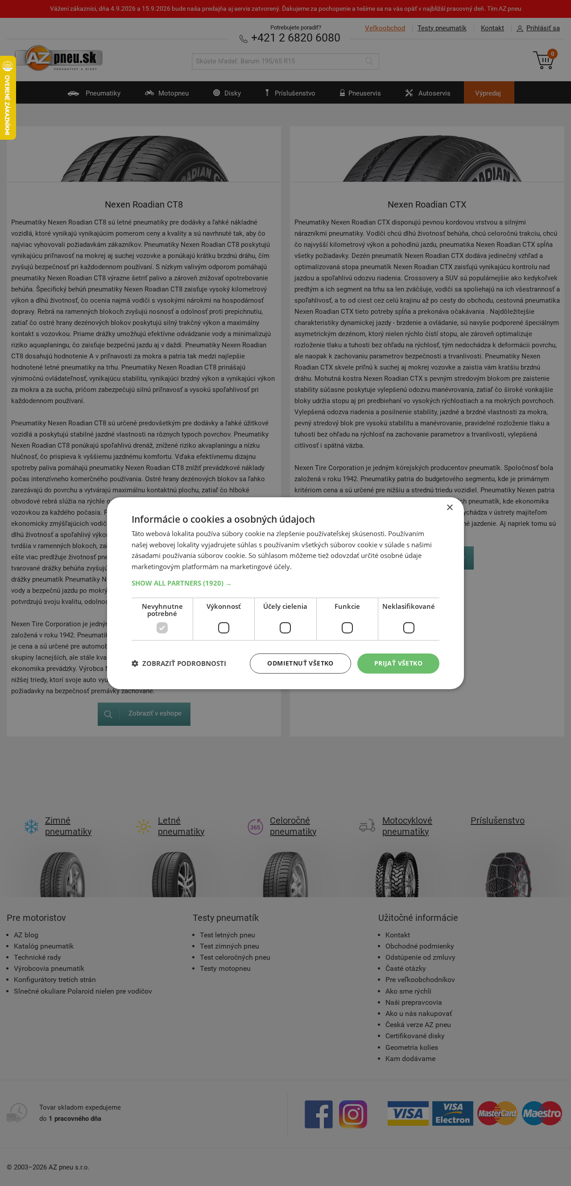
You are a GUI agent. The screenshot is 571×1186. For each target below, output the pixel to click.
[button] (285, 583)
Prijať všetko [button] (398, 663)
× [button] (449, 507)
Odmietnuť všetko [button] (300, 663)
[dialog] (285, 593)
